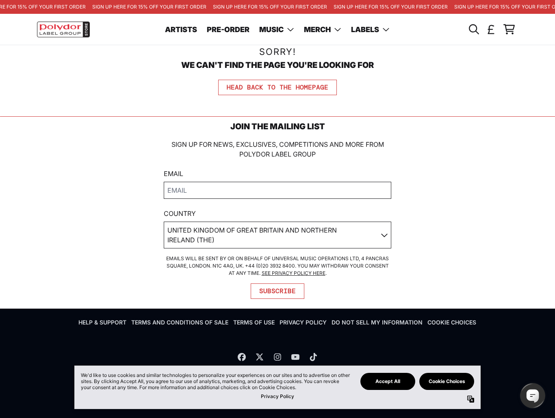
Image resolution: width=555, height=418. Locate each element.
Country (180, 213)
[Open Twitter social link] (260, 357)
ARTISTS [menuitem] (181, 29)
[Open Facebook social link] (242, 357)
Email (173, 174)
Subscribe (277, 291)
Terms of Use (254, 322)
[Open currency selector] (491, 29)
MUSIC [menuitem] (271, 29)
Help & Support (102, 322)
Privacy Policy (303, 322)
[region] (277, 7)
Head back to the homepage (277, 87)
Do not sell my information (377, 322)
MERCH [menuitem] (317, 29)
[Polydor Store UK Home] (63, 29)
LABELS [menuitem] (365, 29)
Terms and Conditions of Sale (179, 322)
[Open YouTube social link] (295, 357)
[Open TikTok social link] (313, 357)
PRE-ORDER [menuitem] (228, 29)
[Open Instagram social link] (277, 357)
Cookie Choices (451, 322)
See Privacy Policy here (293, 273)
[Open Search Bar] (473, 29)
